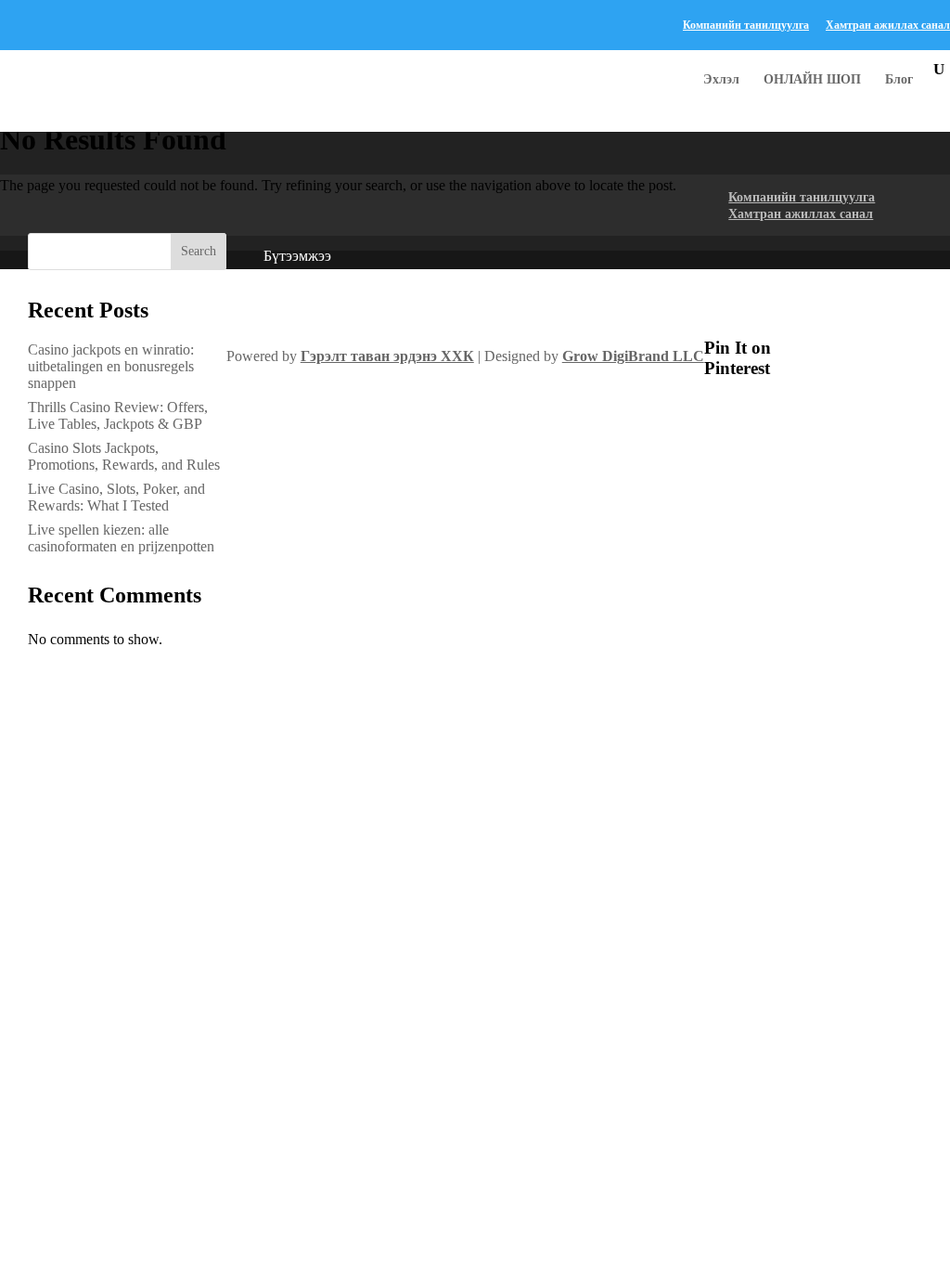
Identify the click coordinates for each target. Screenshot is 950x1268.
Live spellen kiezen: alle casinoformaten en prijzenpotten (121, 538)
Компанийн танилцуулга (746, 25)
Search (198, 251)
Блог (899, 79)
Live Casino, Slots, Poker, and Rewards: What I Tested (116, 497)
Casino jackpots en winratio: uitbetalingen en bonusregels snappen (111, 366)
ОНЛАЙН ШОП (812, 79)
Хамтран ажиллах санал (888, 25)
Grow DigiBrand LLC (633, 356)
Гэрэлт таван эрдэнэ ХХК (387, 356)
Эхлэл (721, 79)
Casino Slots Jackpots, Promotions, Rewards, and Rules (124, 456)
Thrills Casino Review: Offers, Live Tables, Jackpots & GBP (118, 415)
